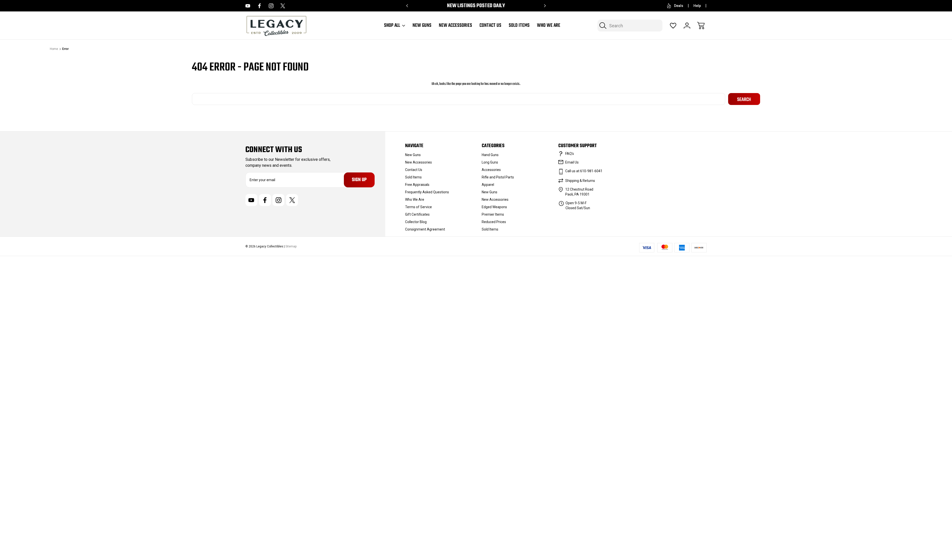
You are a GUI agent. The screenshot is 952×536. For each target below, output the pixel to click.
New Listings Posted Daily (476, 6)
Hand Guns (490, 155)
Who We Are (548, 25)
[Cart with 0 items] (701, 25)
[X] (282, 5)
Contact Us (490, 25)
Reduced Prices (494, 222)
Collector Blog (416, 222)
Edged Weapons (494, 207)
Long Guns (490, 162)
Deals (678, 6)
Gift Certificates (417, 214)
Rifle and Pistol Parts (498, 177)
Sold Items (519, 25)
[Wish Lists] (673, 25)
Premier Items (493, 214)
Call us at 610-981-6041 (583, 171)
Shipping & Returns (580, 181)
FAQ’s (569, 154)
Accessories (491, 170)
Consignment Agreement (425, 229)
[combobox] (629, 26)
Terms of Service (418, 207)
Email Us (572, 162)
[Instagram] (271, 5)
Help (697, 6)
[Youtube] (247, 5)
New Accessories (455, 25)
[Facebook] (259, 5)
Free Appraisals (417, 185)
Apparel (488, 185)
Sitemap (291, 246)
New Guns (422, 25)
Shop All (392, 25)
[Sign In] (687, 25)
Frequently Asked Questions (427, 192)
